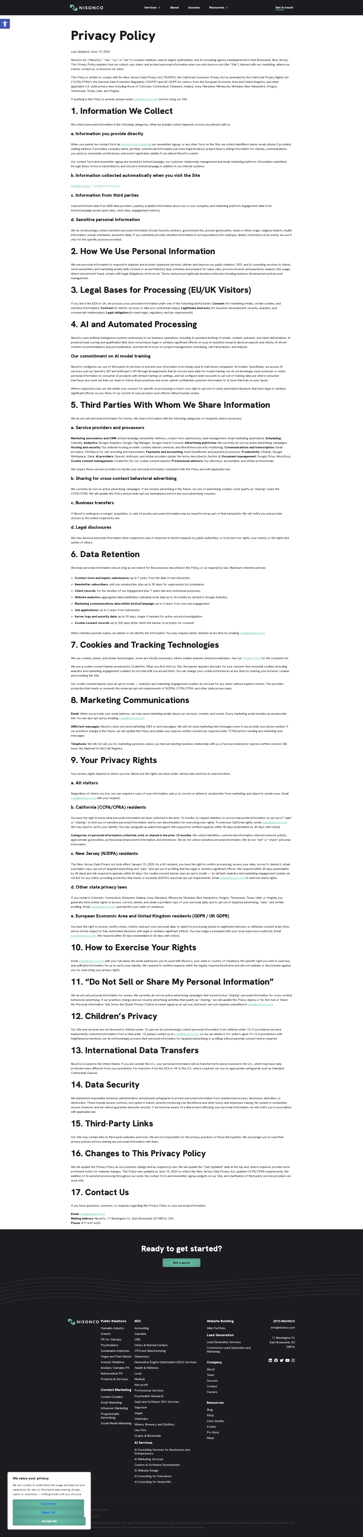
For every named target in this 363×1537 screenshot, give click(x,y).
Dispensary (141, 1356)
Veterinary (141, 1419)
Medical (139, 1379)
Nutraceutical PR (112, 1373)
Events (211, 1427)
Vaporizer (140, 1407)
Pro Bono (213, 1432)
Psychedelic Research (149, 1396)
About (174, 7)
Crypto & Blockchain (147, 1436)
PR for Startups (111, 1339)
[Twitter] (282, 1360)
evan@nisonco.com (145, 99)
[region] (49, 1500)
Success (194, 7)
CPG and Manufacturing (150, 1351)
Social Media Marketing (116, 1423)
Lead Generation (220, 1335)
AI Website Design (146, 1470)
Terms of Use (91, 1516)
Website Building (220, 1321)
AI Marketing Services (148, 1459)
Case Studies (215, 1421)
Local (137, 1373)
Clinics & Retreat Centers (151, 1345)
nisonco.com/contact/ (135, 144)
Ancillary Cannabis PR (115, 1368)
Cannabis (140, 1334)
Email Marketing (111, 1402)
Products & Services (114, 1379)
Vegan (138, 1413)
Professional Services (149, 1390)
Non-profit (141, 1385)
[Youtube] (287, 1360)
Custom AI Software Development (157, 1465)
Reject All (48, 1512)
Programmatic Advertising (110, 1416)
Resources (216, 7)
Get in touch (284, 7)
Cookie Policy (252, 658)
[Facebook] (276, 1360)
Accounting (141, 1328)
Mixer (210, 1438)
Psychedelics (109, 1345)
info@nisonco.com (283, 1328)
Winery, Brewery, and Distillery (154, 1424)
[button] (5, 24)
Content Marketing (116, 1389)
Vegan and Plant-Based (116, 1356)
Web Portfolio (216, 1328)
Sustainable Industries (115, 1351)
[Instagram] (293, 1360)
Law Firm (140, 1430)
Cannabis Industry (112, 1328)
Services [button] (150, 7)
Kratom (106, 1334)
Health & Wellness (146, 1368)
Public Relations (113, 1321)
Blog (210, 1410)
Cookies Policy (80, 186)
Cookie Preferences (106, 186)
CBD (137, 1339)
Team (210, 1375)
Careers (212, 1392)
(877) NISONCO (284, 1321)
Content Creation (112, 1397)
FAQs (210, 1415)
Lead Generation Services (224, 1342)
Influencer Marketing (114, 1408)
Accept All (49, 1521)
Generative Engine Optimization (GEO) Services (165, 1362)
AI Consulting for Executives (153, 1476)
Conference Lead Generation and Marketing (229, 1350)
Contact (212, 1386)
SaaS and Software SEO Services (156, 1402)
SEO (137, 1321)
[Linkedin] (270, 1360)
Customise (48, 1504)
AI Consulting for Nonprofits (152, 1482)
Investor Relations (112, 1362)
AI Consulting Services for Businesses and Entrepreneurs (162, 1451)
